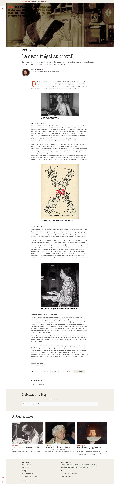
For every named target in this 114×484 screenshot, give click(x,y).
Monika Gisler (48, 445)
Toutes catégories (78, 371)
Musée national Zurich (70, 466)
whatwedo (37, 476)
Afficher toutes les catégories (67, 476)
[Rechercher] (3, 3)
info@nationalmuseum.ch (27, 471)
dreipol (26, 476)
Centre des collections (74, 467)
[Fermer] (95, 2)
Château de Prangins (81, 466)
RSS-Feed (63, 470)
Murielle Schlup (81, 445)
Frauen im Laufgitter (76, 83)
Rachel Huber (15, 445)
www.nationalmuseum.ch (27, 473)
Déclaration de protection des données (69, 473)
